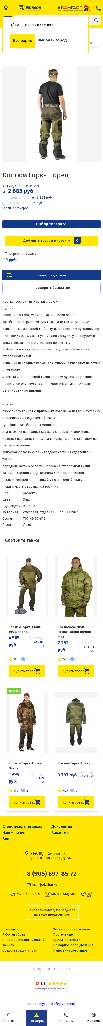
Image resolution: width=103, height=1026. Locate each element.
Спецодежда (12, 929)
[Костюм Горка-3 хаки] (76, 722)
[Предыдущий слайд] (12, 114)
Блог (6, 838)
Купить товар (24, 671)
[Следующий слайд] (91, 114)
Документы (62, 826)
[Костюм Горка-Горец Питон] (27, 722)
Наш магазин (13, 833)
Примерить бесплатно (51, 288)
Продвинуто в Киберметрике (51, 1004)
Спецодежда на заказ (22, 826)
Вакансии (60, 833)
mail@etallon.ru (44, 885)
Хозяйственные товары (71, 929)
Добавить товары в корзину (50, 241)
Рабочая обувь (13, 935)
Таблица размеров (15, 208)
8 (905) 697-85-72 (51, 874)
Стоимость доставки (51, 275)
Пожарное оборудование (73, 945)
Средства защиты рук (19, 951)
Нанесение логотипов (70, 951)
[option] (51, 114)
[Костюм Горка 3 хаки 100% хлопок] (27, 586)
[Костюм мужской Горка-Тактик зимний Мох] (76, 586)
